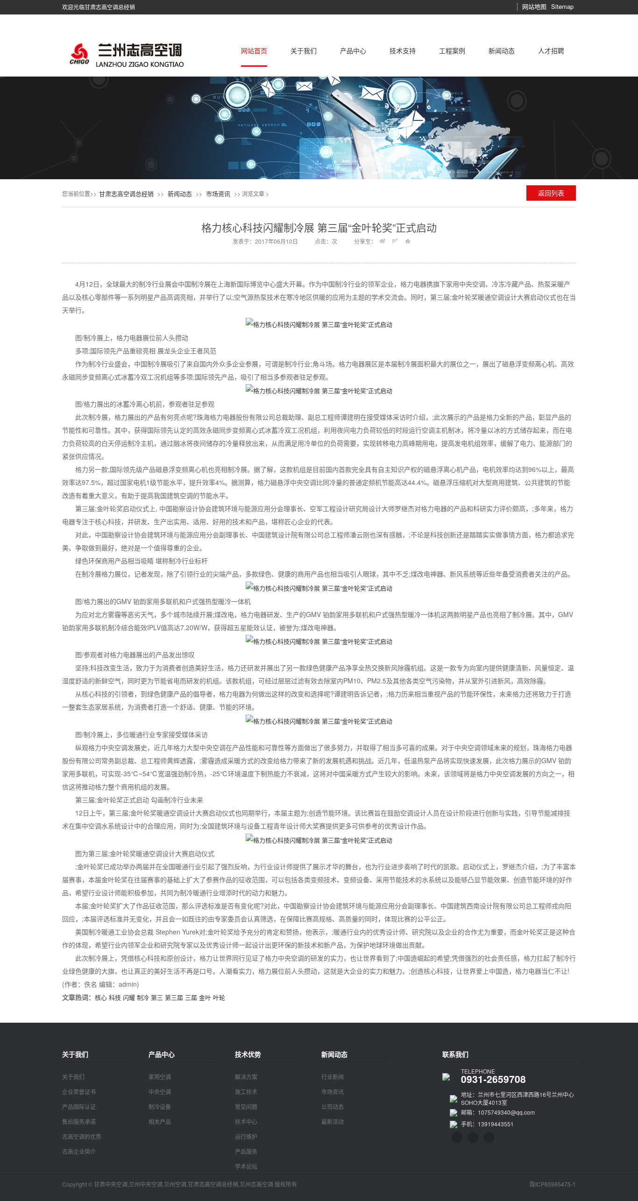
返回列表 (551, 192)
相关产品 (160, 1121)
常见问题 (246, 1106)
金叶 (205, 997)
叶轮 (219, 997)
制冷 (143, 997)
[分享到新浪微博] (383, 241)
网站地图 (534, 6)
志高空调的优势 (81, 1136)
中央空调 (160, 1092)
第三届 (174, 997)
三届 (191, 997)
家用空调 (160, 1077)
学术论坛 (246, 1166)
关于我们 (304, 50)
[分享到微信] (489, 7)
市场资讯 (218, 193)
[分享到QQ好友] (499, 7)
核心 (101, 997)
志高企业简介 (79, 1151)
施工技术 (246, 1092)
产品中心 (353, 50)
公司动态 (332, 1106)
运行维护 (246, 1136)
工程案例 (452, 50)
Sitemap (562, 6)
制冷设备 (160, 1106)
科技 (115, 997)
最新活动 (332, 1121)
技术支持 (403, 50)
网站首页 (254, 50)
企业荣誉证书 (79, 1092)
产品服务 (246, 1151)
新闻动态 (502, 50)
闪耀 (129, 997)
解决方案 (246, 1077)
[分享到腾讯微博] (395, 241)
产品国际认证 (79, 1106)
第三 (157, 997)
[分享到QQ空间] (510, 7)
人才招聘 (551, 50)
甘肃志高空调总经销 (126, 193)
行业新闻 (332, 1077)
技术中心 (246, 1121)
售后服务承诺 (79, 1121)
